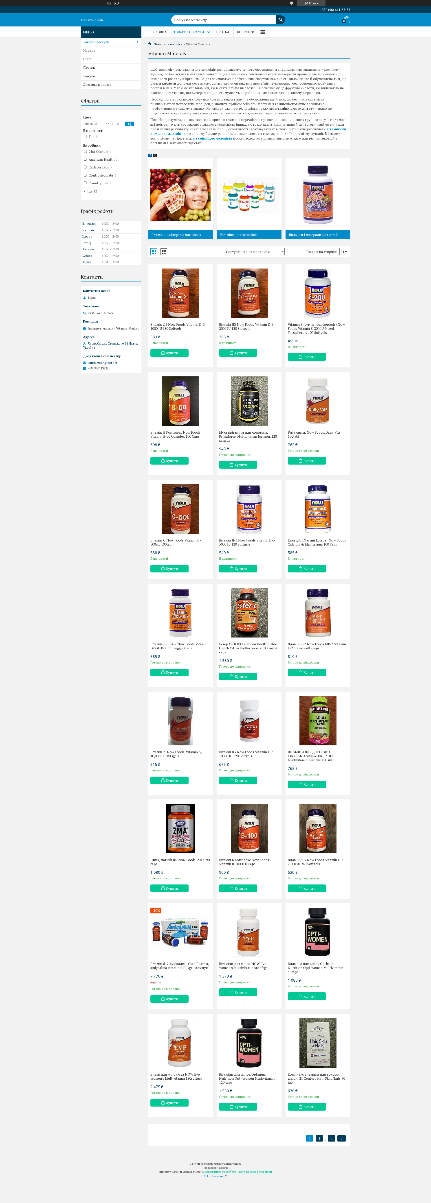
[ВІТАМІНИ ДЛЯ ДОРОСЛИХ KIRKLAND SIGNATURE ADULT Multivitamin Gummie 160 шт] (318, 720)
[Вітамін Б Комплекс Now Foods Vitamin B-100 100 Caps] (249, 828)
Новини (89, 50)
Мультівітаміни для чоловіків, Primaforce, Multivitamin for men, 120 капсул (248, 436)
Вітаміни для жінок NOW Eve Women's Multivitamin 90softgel (244, 966)
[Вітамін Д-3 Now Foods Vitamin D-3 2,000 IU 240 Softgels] (318, 828)
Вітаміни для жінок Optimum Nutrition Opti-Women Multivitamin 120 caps (247, 1078)
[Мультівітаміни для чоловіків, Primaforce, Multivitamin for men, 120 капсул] (249, 401)
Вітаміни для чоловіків (238, 234)
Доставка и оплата (97, 84)
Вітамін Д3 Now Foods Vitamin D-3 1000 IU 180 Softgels (177, 326)
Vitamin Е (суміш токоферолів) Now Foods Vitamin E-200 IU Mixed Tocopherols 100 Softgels (316, 328)
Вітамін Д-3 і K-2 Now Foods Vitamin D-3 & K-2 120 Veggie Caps (178, 646)
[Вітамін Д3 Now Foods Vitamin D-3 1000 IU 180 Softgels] (180, 293)
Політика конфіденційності (255, 1171)
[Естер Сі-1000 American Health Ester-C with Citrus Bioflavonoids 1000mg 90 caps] (249, 613)
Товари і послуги (189, 32)
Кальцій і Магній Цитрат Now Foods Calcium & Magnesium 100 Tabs (317, 542)
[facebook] (150, 156)
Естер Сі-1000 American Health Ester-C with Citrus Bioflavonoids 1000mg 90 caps (248, 648)
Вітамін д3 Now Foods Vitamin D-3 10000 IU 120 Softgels (246, 754)
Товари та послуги (168, 44)
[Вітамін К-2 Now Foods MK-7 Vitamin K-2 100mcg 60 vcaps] (318, 613)
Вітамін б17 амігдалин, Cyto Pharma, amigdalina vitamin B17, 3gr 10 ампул (179, 966)
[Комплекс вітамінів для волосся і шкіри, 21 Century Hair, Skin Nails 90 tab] (318, 1043)
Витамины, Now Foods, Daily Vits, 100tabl (314, 434)
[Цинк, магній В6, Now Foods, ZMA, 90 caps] (180, 828)
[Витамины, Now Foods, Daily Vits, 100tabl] (318, 401)
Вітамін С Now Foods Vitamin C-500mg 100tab (175, 542)
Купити (172, 353)
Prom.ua (236, 1163)
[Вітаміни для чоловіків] (249, 194)
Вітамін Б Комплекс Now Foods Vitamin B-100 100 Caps (244, 862)
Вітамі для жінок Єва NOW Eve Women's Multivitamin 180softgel (176, 1076)
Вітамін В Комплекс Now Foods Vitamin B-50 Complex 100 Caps (175, 434)
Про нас (223, 32)
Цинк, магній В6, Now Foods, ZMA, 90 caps (180, 862)
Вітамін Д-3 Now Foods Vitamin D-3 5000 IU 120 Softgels (247, 542)
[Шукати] (280, 17)
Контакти (245, 32)
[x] (155, 156)
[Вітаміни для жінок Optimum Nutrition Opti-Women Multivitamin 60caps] (318, 932)
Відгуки (89, 76)
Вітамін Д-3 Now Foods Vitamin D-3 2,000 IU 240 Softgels (315, 862)
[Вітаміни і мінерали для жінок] (180, 194)
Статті (87, 59)
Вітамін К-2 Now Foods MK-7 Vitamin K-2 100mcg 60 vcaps (317, 646)
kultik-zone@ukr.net (102, 363)
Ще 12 (92, 191)
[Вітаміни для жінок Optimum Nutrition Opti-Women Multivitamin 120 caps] (249, 1043)
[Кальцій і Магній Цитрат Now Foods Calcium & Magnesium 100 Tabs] (318, 509)
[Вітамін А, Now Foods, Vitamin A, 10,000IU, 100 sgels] (180, 720)
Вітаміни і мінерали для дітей (313, 234)
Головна (159, 32)
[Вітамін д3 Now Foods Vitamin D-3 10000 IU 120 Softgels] (249, 720)
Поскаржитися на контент (219, 1171)
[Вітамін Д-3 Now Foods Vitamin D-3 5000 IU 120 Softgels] (249, 509)
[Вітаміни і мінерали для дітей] (318, 194)
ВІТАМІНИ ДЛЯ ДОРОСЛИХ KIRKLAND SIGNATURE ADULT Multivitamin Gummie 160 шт (312, 756)
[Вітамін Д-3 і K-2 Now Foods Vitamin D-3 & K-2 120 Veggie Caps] (180, 613)
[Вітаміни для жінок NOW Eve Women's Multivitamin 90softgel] (249, 932)
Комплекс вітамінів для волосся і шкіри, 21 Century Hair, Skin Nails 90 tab (316, 1078)
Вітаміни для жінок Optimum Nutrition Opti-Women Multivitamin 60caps (315, 968)
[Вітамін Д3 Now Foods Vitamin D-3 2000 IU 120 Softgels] (249, 293)
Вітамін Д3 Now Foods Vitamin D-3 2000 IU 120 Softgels (246, 326)
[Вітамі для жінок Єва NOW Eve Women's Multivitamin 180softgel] (180, 1043)
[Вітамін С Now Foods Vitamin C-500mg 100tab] (180, 509)
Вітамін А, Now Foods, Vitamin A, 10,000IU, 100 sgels (176, 754)
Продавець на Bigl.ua (215, 1167)
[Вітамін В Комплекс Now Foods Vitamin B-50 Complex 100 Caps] (180, 401)
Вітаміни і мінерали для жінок (176, 234)
